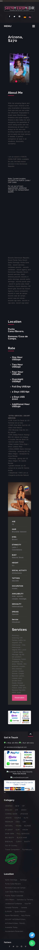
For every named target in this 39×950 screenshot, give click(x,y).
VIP (23, 806)
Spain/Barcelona (11, 915)
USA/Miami (9, 900)
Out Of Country (11, 846)
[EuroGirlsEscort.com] (19, 777)
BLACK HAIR (22, 838)
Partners (7, 942)
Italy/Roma (25, 915)
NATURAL (9, 826)
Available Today (11, 927)
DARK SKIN (9, 834)
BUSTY (27, 842)
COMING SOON (11, 814)
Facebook (10, 17)
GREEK (23, 810)
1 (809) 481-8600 (12, 743)
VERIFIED (8, 806)
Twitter (14, 17)
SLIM (18, 830)
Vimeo (25, 946)
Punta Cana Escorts (19, 773)
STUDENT (9, 830)
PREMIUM (9, 822)
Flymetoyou (27, 849)
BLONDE (27, 826)
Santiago (23, 880)
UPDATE (8, 818)
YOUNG (19, 826)
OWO (18, 822)
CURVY (19, 842)
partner (5, 946)
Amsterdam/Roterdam (14, 931)
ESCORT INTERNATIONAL (15, 919)
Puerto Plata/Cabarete (14, 896)
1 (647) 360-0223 (27, 743)
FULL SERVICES (23, 834)
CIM (24, 822)
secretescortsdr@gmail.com (16, 747)
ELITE (26, 818)
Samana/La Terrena (25, 900)
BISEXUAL (9, 842)
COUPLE (17, 818)
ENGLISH (8, 810)
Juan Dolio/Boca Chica (14, 892)
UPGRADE (24, 814)
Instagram (20, 17)
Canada (24, 908)
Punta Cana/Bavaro (13, 884)
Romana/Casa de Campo (15, 888)
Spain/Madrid (20, 911)
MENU (8, 26)
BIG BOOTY (9, 838)
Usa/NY (28, 904)
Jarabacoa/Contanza (13, 904)
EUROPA (8, 911)
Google (17, 946)
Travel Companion (12, 849)
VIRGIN (25, 830)
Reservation (19, 698)
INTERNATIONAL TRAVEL (15, 923)
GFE (16, 810)
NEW (17, 806)
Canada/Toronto (11, 908)
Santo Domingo (11, 880)
